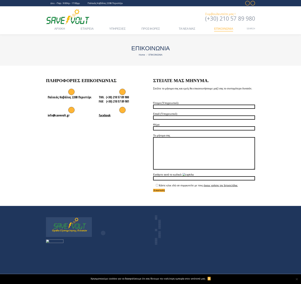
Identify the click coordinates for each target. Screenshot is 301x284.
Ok (209, 278)
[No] (296, 279)
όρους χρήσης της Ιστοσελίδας (220, 185)
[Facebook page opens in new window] (103, 233)
